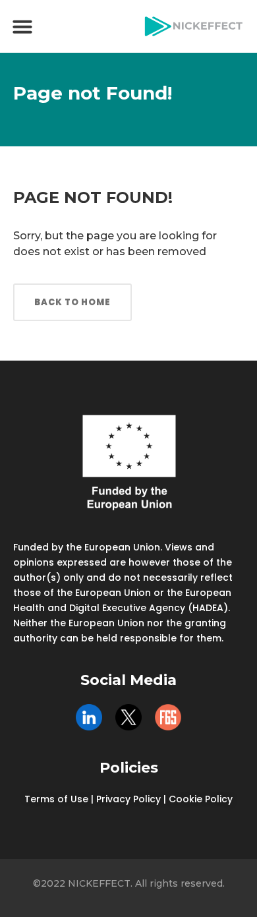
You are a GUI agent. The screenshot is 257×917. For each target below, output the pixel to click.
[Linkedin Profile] (89, 717)
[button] (22, 26)
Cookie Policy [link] (201, 799)
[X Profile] (128, 717)
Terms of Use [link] (56, 799)
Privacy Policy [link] (128, 799)
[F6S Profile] (168, 717)
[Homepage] (194, 27)
